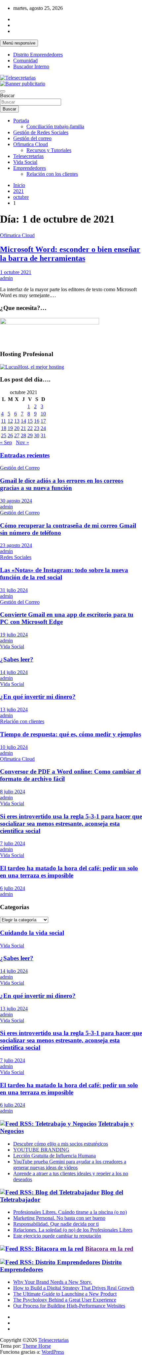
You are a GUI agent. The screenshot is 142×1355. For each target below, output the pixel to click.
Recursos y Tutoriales (48, 150)
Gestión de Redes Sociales (40, 132)
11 (3, 421)
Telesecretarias (28, 156)
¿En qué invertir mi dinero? (38, 696)
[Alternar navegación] (2, 91)
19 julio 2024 (14, 634)
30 (36, 435)
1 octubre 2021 (15, 272)
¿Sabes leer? (16, 659)
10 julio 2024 (14, 747)
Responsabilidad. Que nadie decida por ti (56, 1224)
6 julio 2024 (12, 888)
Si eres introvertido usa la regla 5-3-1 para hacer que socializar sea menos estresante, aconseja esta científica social (71, 823)
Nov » (22, 442)
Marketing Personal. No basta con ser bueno (59, 1218)
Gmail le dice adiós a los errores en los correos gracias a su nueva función (61, 484)
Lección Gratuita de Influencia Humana (54, 1155)
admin (6, 278)
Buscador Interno (31, 66)
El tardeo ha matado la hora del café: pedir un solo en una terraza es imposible (69, 872)
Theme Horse (36, 1346)
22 (30, 428)
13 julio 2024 (14, 709)
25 (3, 435)
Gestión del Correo (20, 468)
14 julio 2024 (14, 672)
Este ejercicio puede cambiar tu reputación (57, 1236)
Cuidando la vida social (32, 932)
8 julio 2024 (12, 791)
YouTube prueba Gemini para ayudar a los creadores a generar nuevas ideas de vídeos (69, 1164)
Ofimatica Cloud (30, 144)
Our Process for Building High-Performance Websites (69, 1306)
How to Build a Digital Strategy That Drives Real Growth (73, 1288)
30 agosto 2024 (16, 501)
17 (43, 421)
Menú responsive (19, 43)
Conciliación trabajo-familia (55, 126)
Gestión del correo (32, 138)
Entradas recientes (25, 455)
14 (23, 421)
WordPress (53, 1352)
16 (36, 421)
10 (43, 413)
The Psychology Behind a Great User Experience (64, 1300)
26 (10, 435)
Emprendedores (29, 168)
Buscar (7, 95)
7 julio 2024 (12, 843)
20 (16, 428)
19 (10, 428)
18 (3, 428)
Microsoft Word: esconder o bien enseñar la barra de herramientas (70, 253)
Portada (21, 120)
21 (23, 428)
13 (16, 421)
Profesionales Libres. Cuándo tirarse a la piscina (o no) (70, 1212)
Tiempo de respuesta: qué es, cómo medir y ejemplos (70, 734)
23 (36, 428)
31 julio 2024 (14, 590)
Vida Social (25, 162)
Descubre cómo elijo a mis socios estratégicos (60, 1144)
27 (16, 435)
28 (23, 435)
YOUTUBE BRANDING (41, 1150)
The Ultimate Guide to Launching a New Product (65, 1294)
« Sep (6, 442)
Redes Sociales (15, 557)
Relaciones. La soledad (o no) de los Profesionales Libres (72, 1230)
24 (43, 428)
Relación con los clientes (52, 174)
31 (43, 435)
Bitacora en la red (109, 1248)
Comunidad (25, 60)
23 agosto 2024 (16, 545)
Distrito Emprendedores (38, 54)
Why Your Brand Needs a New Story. (52, 1282)
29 (30, 435)
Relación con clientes (22, 721)
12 (10, 421)
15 (30, 421)
